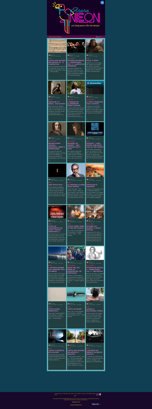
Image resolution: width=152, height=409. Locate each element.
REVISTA (50, 58)
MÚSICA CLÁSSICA (71, 58)
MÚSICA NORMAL (90, 99)
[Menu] (102, 2)
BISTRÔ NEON (70, 99)
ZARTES (50, 348)
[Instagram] (97, 397)
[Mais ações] (65, 55)
